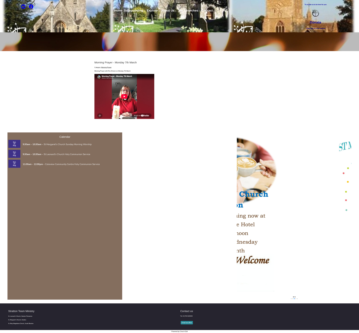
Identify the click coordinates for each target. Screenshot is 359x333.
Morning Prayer (106, 67)
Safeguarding (133, 10)
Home (118, 10)
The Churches (188, 10)
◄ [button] (293, 297)
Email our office (187, 322)
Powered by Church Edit (179, 331)
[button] (291, 298)
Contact (207, 10)
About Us (168, 10)
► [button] (295, 297)
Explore (152, 10)
